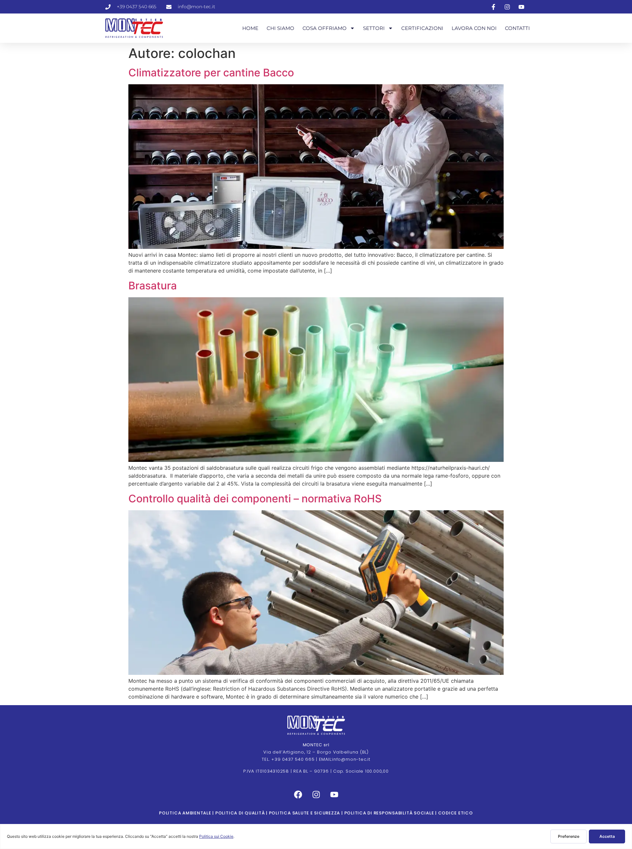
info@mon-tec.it (351, 759)
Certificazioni (422, 28)
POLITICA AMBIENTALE (185, 813)
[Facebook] (298, 794)
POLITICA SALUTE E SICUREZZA (304, 813)
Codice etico (455, 813)
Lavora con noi (474, 28)
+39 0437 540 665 (292, 759)
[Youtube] (334, 794)
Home (250, 28)
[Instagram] (316, 794)
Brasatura (152, 285)
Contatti (517, 28)
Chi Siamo (280, 28)
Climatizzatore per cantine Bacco (211, 72)
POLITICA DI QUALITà (240, 813)
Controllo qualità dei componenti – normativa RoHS (255, 498)
